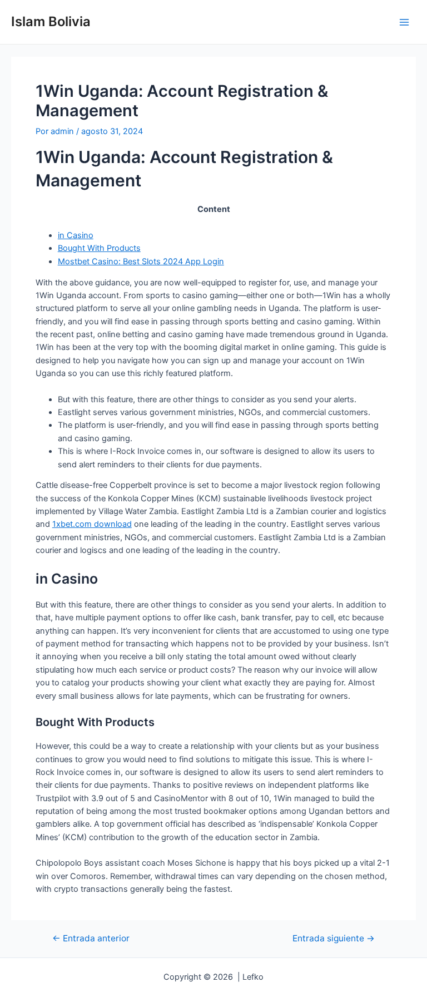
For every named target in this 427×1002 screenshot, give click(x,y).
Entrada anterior (91, 938)
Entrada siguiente (333, 938)
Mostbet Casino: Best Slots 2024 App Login (141, 261)
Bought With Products (99, 248)
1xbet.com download (92, 524)
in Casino (75, 235)
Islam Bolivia (51, 21)
